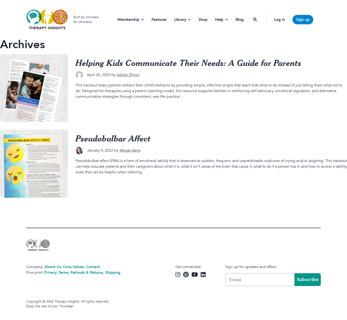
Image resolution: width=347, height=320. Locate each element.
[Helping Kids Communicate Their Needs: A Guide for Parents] (34, 88)
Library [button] (180, 19)
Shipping (112, 272)
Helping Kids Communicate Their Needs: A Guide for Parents (188, 62)
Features (159, 19)
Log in (279, 19)
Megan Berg (129, 150)
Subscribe (307, 279)
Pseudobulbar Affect (113, 138)
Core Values (73, 266)
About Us (52, 266)
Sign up (302, 19)
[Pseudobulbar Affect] (34, 164)
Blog (240, 19)
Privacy (50, 272)
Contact (93, 266)
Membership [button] (128, 19)
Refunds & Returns (87, 272)
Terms (64, 272)
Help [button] (219, 19)
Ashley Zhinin (128, 74)
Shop (203, 19)
